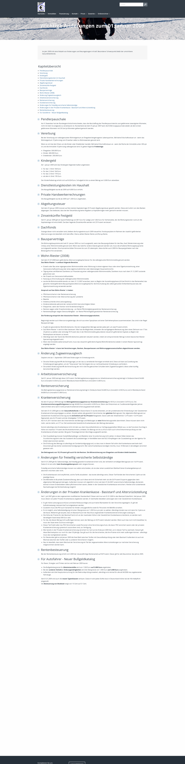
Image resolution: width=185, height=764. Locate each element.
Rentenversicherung (47, 100)
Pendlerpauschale (46, 71)
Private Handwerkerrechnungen (51, 80)
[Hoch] (39, 119)
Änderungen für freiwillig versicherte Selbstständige (58, 105)
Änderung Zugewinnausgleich (50, 95)
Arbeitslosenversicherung (49, 98)
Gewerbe (91, 14)
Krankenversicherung (47, 103)
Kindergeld (44, 76)
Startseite (41, 14)
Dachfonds (44, 88)
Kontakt (75, 14)
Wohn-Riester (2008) (47, 93)
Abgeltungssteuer (46, 83)
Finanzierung (64, 14)
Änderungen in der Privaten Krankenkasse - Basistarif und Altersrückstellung (67, 108)
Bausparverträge (46, 90)
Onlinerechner (103, 14)
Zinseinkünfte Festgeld (48, 85)
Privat (83, 14)
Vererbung (44, 73)
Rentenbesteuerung (47, 110)
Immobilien (52, 14)
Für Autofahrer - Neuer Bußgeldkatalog (54, 113)
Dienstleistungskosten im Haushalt (52, 78)
